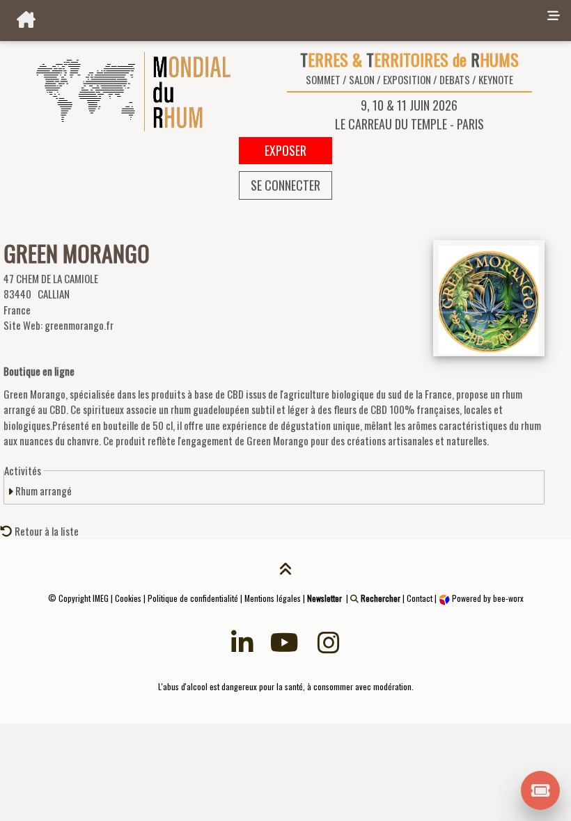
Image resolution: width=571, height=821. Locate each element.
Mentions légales (272, 598)
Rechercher (379, 598)
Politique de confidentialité (193, 598)
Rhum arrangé (42, 490)
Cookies (128, 598)
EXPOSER (285, 150)
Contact (419, 598)
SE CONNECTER (285, 185)
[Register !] (540, 789)
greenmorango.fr (79, 325)
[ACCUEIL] (271, 20)
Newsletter (324, 598)
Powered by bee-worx (487, 598)
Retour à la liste (46, 531)
